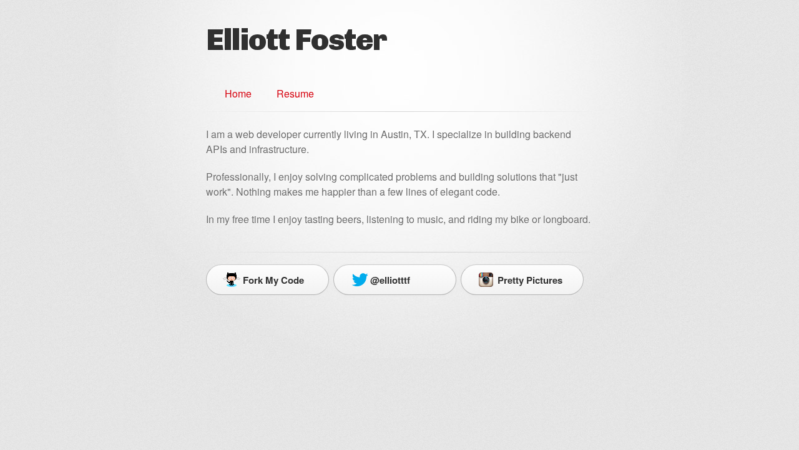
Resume (295, 93)
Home (238, 93)
